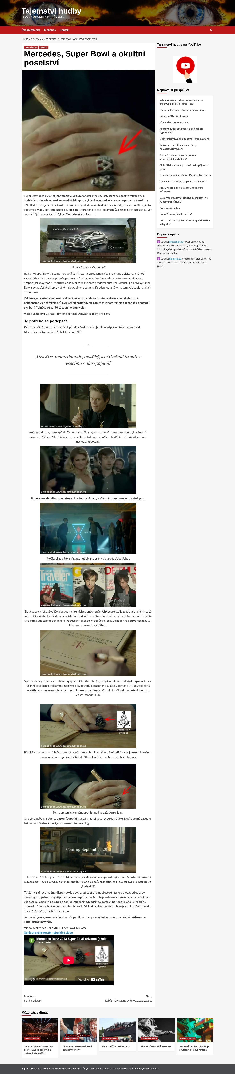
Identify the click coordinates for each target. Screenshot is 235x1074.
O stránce (50, 30)
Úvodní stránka (31, 30)
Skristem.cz (175, 258)
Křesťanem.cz (176, 241)
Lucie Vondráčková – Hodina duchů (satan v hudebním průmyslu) (184, 199)
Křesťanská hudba (170, 207)
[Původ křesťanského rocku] (156, 1030)
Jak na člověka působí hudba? (176, 214)
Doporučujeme (31, 47)
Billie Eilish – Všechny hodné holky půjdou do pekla (184, 167)
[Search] (211, 30)
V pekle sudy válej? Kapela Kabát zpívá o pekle (185, 175)
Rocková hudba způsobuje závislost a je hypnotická (181, 130)
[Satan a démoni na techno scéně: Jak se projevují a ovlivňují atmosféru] (40, 1030)
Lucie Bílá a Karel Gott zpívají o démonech (183, 181)
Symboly (43, 47)
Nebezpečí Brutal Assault (174, 116)
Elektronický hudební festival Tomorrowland (184, 138)
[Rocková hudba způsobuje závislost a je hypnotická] (195, 1030)
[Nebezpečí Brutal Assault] (117, 1030)
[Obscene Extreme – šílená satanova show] (78, 1030)
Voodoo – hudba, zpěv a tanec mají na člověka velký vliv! (185, 222)
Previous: (33, 998)
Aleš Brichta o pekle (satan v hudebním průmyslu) (181, 189)
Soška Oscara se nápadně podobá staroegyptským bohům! (178, 157)
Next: (128, 998)
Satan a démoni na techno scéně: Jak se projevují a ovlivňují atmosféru (181, 101)
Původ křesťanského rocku (174, 122)
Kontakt (64, 30)
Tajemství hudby (51, 11)
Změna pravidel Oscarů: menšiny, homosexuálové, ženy (178, 147)
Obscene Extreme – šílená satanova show (183, 109)
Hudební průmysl (32, 1038)
